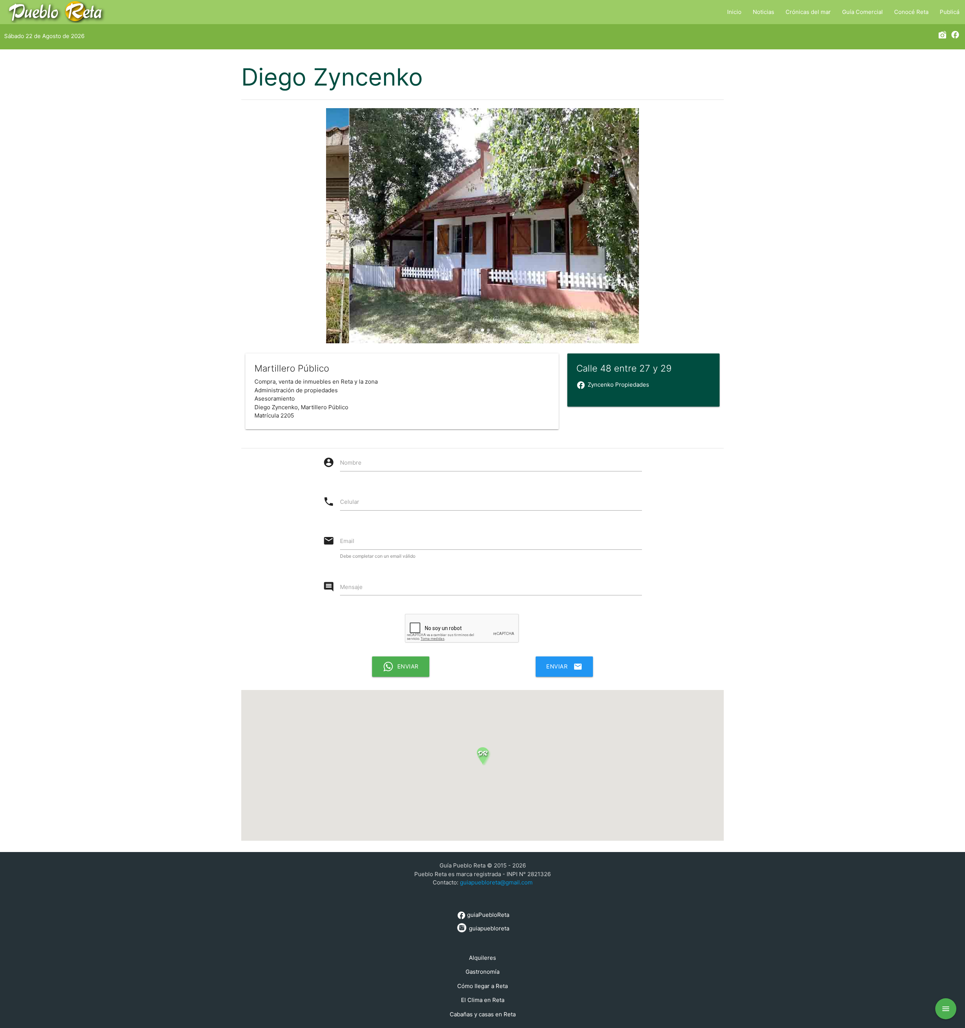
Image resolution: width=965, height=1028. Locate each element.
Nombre (350, 462)
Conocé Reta (911, 11)
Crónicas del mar (808, 11)
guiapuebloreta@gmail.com (496, 882)
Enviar (564, 666)
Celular (349, 501)
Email (347, 541)
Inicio (734, 11)
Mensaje (351, 586)
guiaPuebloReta (483, 915)
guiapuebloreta (488, 928)
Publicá (949, 11)
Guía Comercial (862, 11)
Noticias (763, 11)
